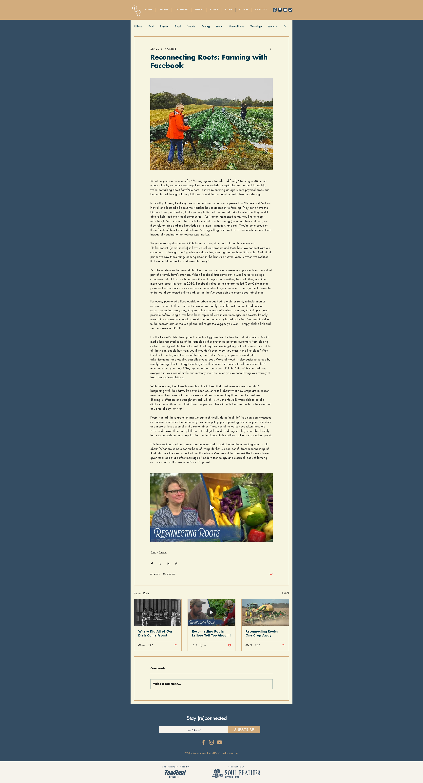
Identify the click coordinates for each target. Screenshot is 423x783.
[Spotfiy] (290, 10)
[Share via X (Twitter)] (160, 563)
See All (285, 592)
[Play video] (211, 507)
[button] (285, 26)
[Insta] (280, 10)
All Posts (138, 26)
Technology (256, 26)
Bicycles (164, 26)
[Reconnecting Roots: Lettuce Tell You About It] (211, 612)
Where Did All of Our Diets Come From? (155, 633)
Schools (191, 26)
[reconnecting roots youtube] (219, 742)
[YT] (285, 10)
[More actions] (271, 49)
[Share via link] (176, 563)
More (271, 26)
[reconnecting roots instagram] (211, 742)
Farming (206, 26)
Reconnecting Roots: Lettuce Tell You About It (211, 633)
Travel (178, 26)
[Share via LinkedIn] (168, 563)
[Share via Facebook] (152, 563)
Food (151, 26)
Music (219, 26)
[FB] (275, 10)
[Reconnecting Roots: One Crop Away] (265, 612)
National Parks (236, 26)
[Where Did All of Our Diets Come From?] (157, 612)
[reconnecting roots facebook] (203, 742)
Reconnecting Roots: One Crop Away (262, 633)
